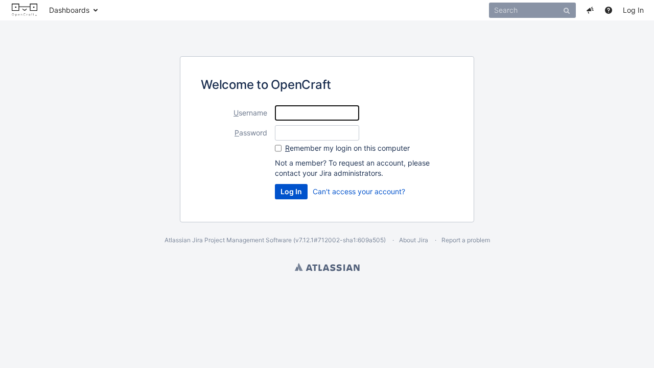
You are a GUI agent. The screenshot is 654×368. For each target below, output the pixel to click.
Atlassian (327, 267)
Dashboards (69, 10)
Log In (633, 10)
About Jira (413, 240)
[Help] (608, 10)
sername (250, 112)
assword (251, 132)
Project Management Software (248, 240)
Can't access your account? (359, 191)
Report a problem (465, 240)
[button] (590, 10)
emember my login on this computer (347, 148)
